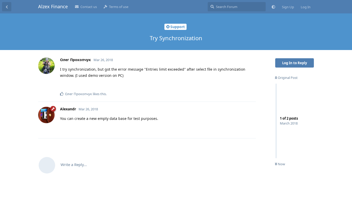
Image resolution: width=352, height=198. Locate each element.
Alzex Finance (53, 6)
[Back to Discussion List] (6, 6)
